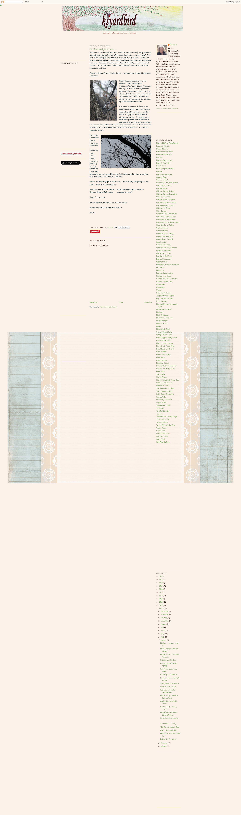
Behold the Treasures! (168, 739)
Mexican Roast (161, 323)
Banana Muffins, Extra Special (167, 143)
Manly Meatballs (162, 315)
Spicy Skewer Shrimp (164, 391)
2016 (161, 589)
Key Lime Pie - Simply (164, 298)
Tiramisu (159, 414)
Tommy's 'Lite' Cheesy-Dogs (166, 417)
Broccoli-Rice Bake (163, 163)
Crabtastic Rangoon (163, 245)
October (164, 618)
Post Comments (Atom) (108, 307)
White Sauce (161, 439)
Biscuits (159, 157)
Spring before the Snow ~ (169, 683)
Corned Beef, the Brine (164, 236)
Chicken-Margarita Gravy (165, 205)
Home (121, 302)
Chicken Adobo (161, 188)
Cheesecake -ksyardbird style (167, 183)
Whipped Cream (162, 436)
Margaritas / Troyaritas (164, 318)
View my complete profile (167, 109)
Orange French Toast (164, 335)
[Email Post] (115, 227)
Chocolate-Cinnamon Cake (166, 217)
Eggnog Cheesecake (163, 259)
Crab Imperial (161, 242)
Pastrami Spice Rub (163, 340)
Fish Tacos (160, 267)
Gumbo (159, 290)
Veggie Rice (160, 431)
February (164, 743)
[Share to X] (124, 227)
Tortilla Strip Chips (163, 419)
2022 (161, 576)
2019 (161, 583)
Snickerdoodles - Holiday (165, 388)
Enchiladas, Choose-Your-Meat (167, 265)
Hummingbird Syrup (163, 293)
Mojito (158, 326)
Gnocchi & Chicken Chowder (166, 279)
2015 (161, 592)
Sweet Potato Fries (163, 405)
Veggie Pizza (161, 428)
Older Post (148, 302)
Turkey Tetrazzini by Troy (165, 425)
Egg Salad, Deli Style (164, 256)
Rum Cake (160, 371)
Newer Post (94, 302)
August (163, 624)
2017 (161, 586)
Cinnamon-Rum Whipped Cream (167, 222)
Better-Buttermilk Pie (163, 155)
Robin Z (174, 45)
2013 (161, 599)
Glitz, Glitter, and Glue (168, 730)
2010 (161, 608)
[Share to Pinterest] (128, 227)
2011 (161, 605)
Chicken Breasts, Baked (165, 191)
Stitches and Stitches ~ (168, 660)
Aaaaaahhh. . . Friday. (168, 724)
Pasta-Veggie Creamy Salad (166, 338)
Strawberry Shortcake (164, 400)
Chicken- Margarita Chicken (166, 202)
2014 (161, 596)
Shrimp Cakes (161, 377)
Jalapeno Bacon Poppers (165, 296)
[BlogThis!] (121, 227)
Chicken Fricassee (163, 197)
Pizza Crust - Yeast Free (165, 346)
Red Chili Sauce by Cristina (166, 366)
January (164, 746)
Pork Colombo (161, 352)
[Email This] (119, 227)
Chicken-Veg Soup (163, 208)
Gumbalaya (160, 287)
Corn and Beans (162, 231)
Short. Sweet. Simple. (168, 687)
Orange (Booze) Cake (164, 332)
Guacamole (160, 284)
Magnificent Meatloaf (163, 309)
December (165, 611)
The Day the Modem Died (169, 727)
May (162, 634)
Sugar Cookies (161, 403)
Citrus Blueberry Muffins (165, 225)
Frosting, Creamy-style (164, 273)
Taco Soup (160, 408)
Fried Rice (160, 270)
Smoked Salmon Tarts (164, 383)
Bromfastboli (160, 166)
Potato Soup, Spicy (163, 355)
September (165, 621)
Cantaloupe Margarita (164, 174)
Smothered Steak (162, 386)
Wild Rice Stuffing (162, 442)
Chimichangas (161, 211)
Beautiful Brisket (162, 149)
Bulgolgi (159, 171)
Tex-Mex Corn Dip (162, 411)
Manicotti (159, 312)
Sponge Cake (161, 397)
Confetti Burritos (162, 228)
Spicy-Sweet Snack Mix (165, 394)
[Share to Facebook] (126, 227)
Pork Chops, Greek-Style (165, 349)
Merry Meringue (162, 321)
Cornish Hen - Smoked (164, 239)
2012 (161, 602)
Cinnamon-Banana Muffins (165, 219)
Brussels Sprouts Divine (165, 169)
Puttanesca (160, 357)
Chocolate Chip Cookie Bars (166, 214)
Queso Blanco (161, 360)
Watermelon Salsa (163, 434)
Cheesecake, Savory (163, 185)
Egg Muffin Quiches (163, 253)
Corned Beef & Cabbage (165, 234)
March (163, 640)
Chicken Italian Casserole (165, 200)
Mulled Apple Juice (163, 329)
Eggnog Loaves (162, 262)
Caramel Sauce (161, 177)
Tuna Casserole (162, 422)
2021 (161, 579)
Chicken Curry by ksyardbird (166, 194)
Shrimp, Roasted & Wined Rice (167, 380)
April (163, 637)
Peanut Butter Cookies (164, 343)
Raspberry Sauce (162, 363)
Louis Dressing (161, 301)
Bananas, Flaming (162, 146)
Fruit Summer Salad (163, 276)
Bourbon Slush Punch (164, 160)
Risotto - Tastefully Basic (165, 369)
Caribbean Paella (162, 180)
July (162, 627)
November (165, 614)
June (163, 631)
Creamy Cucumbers (163, 250)
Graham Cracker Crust (164, 282)
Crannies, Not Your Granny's (166, 248)
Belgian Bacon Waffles (164, 152)
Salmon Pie (160, 374)
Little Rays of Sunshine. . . (170, 675)
